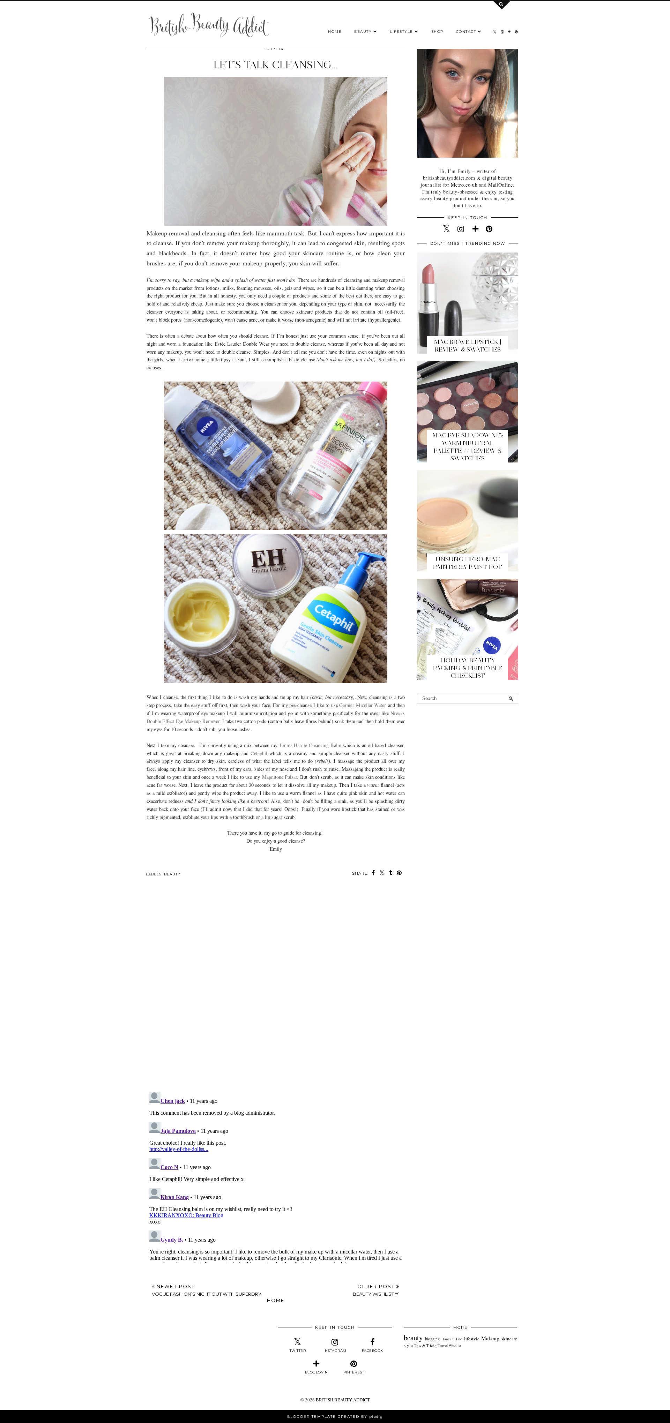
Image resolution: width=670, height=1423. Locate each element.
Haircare (447, 1339)
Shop (437, 31)
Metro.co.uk (464, 184)
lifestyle (471, 1338)
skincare (509, 1338)
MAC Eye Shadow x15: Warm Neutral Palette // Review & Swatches (467, 446)
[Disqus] (276, 989)
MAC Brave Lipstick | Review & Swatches (467, 345)
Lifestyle (401, 31)
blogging (432, 1338)
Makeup (490, 1338)
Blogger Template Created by (335, 1416)
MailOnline (500, 184)
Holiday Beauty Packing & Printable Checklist (467, 667)
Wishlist (455, 1345)
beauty (172, 874)
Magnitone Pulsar (279, 777)
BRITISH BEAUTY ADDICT (343, 1399)
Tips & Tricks (425, 1345)
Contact (467, 31)
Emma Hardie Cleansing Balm (310, 745)
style (408, 1345)
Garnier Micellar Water (362, 705)
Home (335, 31)
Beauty (363, 31)
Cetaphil (259, 753)
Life (459, 1339)
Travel (443, 1345)
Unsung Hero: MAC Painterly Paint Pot (467, 563)
